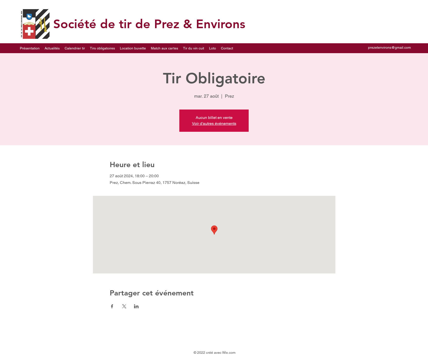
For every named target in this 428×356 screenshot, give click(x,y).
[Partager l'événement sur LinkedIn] (136, 306)
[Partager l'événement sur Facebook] (112, 306)
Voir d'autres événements (214, 123)
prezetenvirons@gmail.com (389, 47)
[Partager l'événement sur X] (124, 306)
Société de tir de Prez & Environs (149, 24)
